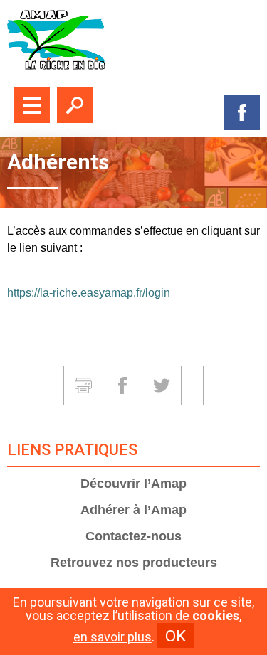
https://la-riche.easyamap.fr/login (88, 293)
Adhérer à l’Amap (133, 510)
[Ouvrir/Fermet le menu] (32, 105)
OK (175, 636)
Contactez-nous (133, 536)
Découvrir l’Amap (133, 483)
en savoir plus (112, 637)
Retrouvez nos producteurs (134, 562)
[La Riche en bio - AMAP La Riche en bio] (133, 40)
